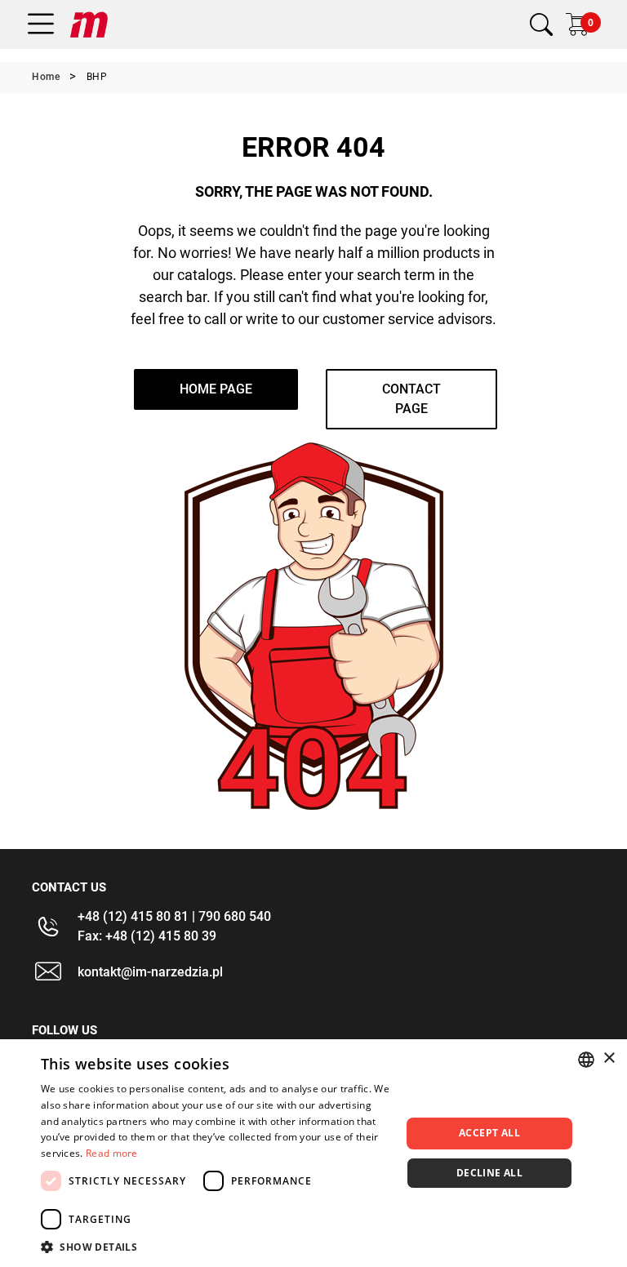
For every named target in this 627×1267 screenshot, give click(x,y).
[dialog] (313, 1153)
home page (216, 389)
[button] (215, 1246)
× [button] (609, 1058)
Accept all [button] (489, 1133)
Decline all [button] (489, 1173)
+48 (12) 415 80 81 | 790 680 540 (174, 916)
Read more (112, 1153)
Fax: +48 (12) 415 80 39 (147, 936)
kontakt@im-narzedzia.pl (150, 972)
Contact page (411, 398)
